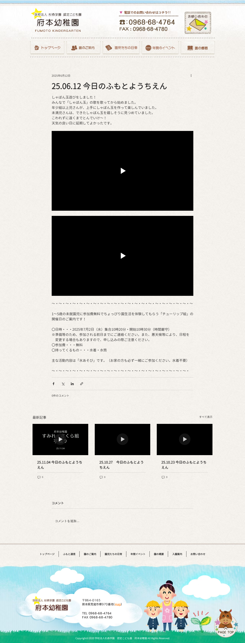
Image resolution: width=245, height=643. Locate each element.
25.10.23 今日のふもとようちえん (184, 465)
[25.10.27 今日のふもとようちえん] (122, 439)
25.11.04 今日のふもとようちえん (59, 465)
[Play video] (122, 171)
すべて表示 (205, 417)
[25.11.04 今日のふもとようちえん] (60, 439)
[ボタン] (47, 47)
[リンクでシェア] (81, 384)
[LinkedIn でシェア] (72, 384)
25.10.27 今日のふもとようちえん (121, 465)
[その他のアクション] (191, 75)
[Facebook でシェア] (53, 384)
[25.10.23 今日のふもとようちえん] (184, 439)
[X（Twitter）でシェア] (63, 384)
